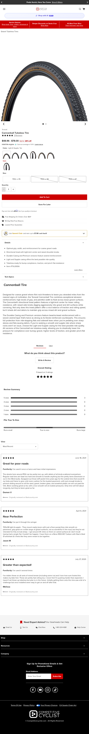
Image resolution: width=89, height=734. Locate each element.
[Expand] (83, 233)
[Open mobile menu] (4, 9)
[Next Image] (85, 124)
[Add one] (13, 189)
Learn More (78, 270)
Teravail (4, 130)
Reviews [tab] (39, 345)
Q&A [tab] (51, 346)
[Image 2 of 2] (45, 124)
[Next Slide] (87, 2)
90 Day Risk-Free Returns (14, 221)
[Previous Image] (3, 124)
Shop (3, 637)
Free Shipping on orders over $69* (18, 217)
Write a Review (44, 360)
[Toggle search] (80, 9)
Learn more (39, 144)
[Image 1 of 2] (43, 124)
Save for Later (44, 204)
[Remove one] (4, 189)
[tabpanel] (44, 478)
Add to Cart (44, 197)
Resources (5, 645)
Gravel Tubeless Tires (9, 31)
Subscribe (57, 676)
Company (5, 653)
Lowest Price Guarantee (13, 225)
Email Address (32, 671)
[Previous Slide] (1, 2)
